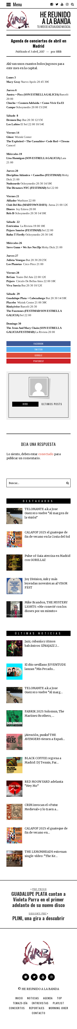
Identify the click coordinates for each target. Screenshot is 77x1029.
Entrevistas (40, 1003)
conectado (45, 454)
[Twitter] (56, 4)
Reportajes (36, 1008)
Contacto (38, 1013)
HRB (59, 51)
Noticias (33, 998)
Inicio (19, 998)
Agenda (48, 998)
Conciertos (17, 1008)
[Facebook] (51, 4)
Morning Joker (58, 1008)
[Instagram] (67, 4)
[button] (66, 483)
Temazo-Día (20, 1003)
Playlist (58, 1003)
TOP (59, 998)
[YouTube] (62, 4)
